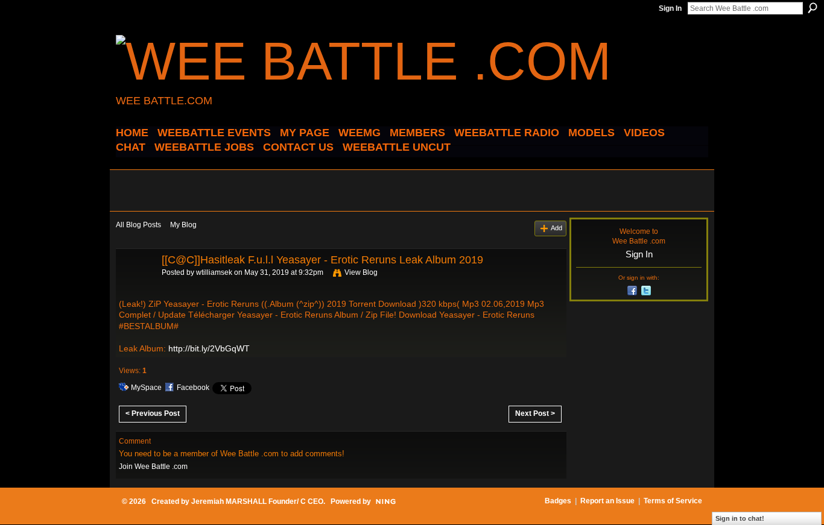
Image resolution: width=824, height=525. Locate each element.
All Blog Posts (138, 225)
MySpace (146, 387)
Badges (558, 501)
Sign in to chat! (739, 518)
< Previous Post (152, 413)
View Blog (361, 272)
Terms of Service (673, 501)
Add (556, 227)
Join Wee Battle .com (153, 466)
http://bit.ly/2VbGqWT (209, 348)
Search (812, 7)
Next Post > (535, 413)
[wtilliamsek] (135, 287)
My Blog (183, 225)
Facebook (193, 387)
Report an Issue (607, 501)
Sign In (670, 8)
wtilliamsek (214, 272)
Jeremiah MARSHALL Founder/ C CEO (257, 501)
